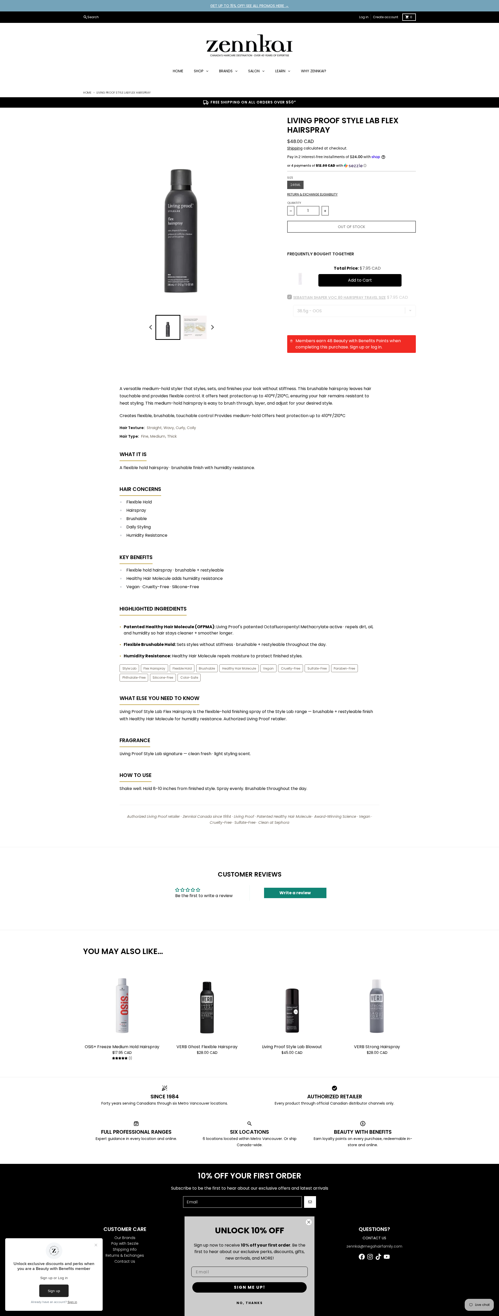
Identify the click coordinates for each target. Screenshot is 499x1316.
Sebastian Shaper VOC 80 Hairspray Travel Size (339, 297)
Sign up (357, 347)
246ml (295, 185)
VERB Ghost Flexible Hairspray (207, 1046)
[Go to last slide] (150, 327)
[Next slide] (212, 327)
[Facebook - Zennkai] (362, 1257)
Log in (364, 17)
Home (87, 92)
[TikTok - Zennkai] (378, 1257)
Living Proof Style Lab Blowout (292, 1046)
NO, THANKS (250, 1303)
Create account (385, 17)
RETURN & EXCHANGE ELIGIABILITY (312, 194)
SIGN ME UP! (249, 1287)
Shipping (295, 148)
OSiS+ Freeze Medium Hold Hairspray (122, 1046)
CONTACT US (374, 1238)
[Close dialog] (309, 1222)
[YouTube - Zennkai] (387, 1257)
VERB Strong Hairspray (377, 1046)
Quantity (294, 203)
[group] (167, 327)
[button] (351, 165)
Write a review (295, 893)
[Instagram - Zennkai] (370, 1257)
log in (376, 347)
